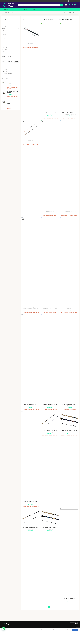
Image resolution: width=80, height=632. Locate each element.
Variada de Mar (6, 40)
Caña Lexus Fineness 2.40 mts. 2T (30, 139)
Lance (4, 32)
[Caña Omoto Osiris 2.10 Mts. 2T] (69, 358)
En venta (5, 69)
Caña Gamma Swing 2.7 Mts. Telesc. (30, 41)
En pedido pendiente (7, 73)
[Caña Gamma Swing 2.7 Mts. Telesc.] (30, 32)
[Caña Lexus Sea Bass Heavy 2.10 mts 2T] (30, 261)
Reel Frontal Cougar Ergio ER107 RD (12, 92)
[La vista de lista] (56, 19)
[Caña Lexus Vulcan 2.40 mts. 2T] (50, 358)
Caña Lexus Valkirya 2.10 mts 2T (69, 307)
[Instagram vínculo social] (73, 623)
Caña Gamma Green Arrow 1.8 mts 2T (12, 81)
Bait (3, 30)
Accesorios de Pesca (6, 21)
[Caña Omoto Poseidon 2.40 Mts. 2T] (30, 517)
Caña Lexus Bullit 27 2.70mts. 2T (69, 112)
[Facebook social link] (71, 623)
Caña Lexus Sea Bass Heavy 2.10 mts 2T (30, 307)
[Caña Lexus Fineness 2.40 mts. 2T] (30, 129)
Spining (4, 34)
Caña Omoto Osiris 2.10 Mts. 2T (69, 404)
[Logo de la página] (9, 4)
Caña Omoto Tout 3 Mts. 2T (69, 598)
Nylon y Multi (4, 47)
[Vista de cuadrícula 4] (60, 19)
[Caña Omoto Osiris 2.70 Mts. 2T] (50, 420)
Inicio (3, 12)
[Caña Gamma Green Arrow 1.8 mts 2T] (4, 84)
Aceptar (75, 629)
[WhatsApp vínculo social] (77, 623)
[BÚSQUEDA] (61, 5)
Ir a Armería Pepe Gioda (6, 0)
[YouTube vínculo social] (75, 623)
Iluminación (4, 45)
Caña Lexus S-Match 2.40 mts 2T (69, 209)
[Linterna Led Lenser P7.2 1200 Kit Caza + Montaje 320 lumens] (4, 104)
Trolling (4, 38)
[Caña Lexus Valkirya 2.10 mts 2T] (69, 261)
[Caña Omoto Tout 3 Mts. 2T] (69, 552)
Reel (3, 51)
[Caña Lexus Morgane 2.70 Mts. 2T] (50, 164)
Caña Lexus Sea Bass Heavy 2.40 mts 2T (50, 307)
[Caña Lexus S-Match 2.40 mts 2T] (69, 164)
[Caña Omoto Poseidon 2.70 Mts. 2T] (50, 517)
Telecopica (5, 36)
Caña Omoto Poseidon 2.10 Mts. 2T (69, 430)
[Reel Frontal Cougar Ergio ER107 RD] (4, 95)
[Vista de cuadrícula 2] (58, 19)
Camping (4, 26)
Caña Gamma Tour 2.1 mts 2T (50, 112)
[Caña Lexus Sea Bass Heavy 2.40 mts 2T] (50, 261)
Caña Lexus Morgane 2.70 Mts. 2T (50, 209)
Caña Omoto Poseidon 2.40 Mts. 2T (30, 527)
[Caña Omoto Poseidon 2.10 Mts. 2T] (69, 420)
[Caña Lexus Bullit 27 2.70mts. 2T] (69, 67)
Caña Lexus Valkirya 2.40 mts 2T (31, 404)
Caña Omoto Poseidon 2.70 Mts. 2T (50, 527)
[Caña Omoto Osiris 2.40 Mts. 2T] (30, 455)
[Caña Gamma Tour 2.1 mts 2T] (50, 67)
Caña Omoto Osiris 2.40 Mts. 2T (30, 501)
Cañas (6, 12)
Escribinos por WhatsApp (74, 0)
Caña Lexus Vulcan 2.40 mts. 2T (50, 404)
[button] (3, 628)
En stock (5, 71)
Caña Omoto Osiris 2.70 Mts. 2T (50, 430)
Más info (69, 629)
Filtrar (16, 61)
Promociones (4, 49)
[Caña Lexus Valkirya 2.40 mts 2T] (30, 358)
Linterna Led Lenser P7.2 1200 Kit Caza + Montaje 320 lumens (13, 102)
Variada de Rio (6, 43)
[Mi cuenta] (66, 5)
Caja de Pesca (5, 24)
